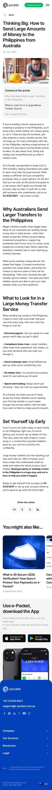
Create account (34, 5)
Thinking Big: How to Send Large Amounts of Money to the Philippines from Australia (26, 768)
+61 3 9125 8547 (13, 700)
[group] (24, 564)
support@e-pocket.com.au (19, 706)
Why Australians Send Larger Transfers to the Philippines (25, 98)
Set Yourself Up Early (16, 114)
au (46, 783)
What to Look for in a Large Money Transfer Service (23, 107)
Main (5, 768)
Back (11, 14)
